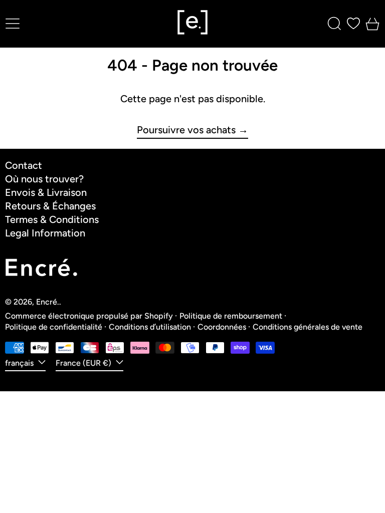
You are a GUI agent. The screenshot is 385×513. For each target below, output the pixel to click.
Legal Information (45, 233)
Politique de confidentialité (53, 327)
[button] (334, 23)
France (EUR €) (84, 363)
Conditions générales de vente (307, 327)
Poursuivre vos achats (186, 130)
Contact (23, 165)
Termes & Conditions (52, 219)
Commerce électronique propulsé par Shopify (89, 316)
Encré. (47, 302)
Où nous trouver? (44, 179)
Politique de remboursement (230, 316)
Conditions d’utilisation (150, 327)
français (20, 363)
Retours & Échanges (50, 206)
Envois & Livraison (46, 192)
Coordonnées (222, 327)
